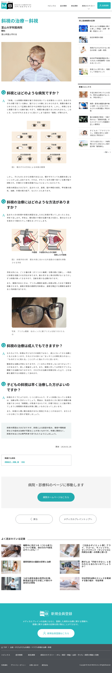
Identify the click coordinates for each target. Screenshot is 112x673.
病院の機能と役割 (92, 654)
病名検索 (74, 6)
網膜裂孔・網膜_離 (12, 462)
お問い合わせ (33, 665)
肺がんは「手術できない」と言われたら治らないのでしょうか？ (96, 564)
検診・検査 (66, 654)
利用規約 (4, 665)
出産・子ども (15, 647)
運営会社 (45, 665)
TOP (5, 647)
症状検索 (63, 6)
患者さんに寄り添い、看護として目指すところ (100, 70)
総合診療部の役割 (96, 37)
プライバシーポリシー (18, 665)
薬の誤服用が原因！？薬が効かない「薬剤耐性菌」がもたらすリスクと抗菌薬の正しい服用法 (100, 120)
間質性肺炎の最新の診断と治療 (37, 561)
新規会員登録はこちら (58, 633)
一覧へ (106, 152)
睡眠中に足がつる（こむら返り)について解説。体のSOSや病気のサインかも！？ (37, 547)
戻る (35, 519)
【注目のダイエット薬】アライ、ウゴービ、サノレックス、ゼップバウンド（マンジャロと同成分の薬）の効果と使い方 (96, 548)
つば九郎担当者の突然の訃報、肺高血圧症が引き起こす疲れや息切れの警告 (37, 580)
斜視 (23, 462)
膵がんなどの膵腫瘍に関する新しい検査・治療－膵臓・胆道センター (100, 28)
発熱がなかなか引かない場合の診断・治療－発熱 (100, 49)
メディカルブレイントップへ (78, 519)
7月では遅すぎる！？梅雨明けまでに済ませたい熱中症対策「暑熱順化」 (100, 143)
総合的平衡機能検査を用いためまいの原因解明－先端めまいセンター (100, 60)
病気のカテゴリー (88, 6)
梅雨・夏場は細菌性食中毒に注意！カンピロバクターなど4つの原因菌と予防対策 (100, 107)
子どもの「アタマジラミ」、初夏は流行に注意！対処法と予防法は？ (100, 132)
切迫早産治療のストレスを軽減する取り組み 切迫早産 (96, 579)
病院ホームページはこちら (56, 497)
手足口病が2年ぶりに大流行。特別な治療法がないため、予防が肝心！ (100, 95)
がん (58, 654)
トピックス (52, 6)
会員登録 (105, 5)
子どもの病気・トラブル (29, 647)
